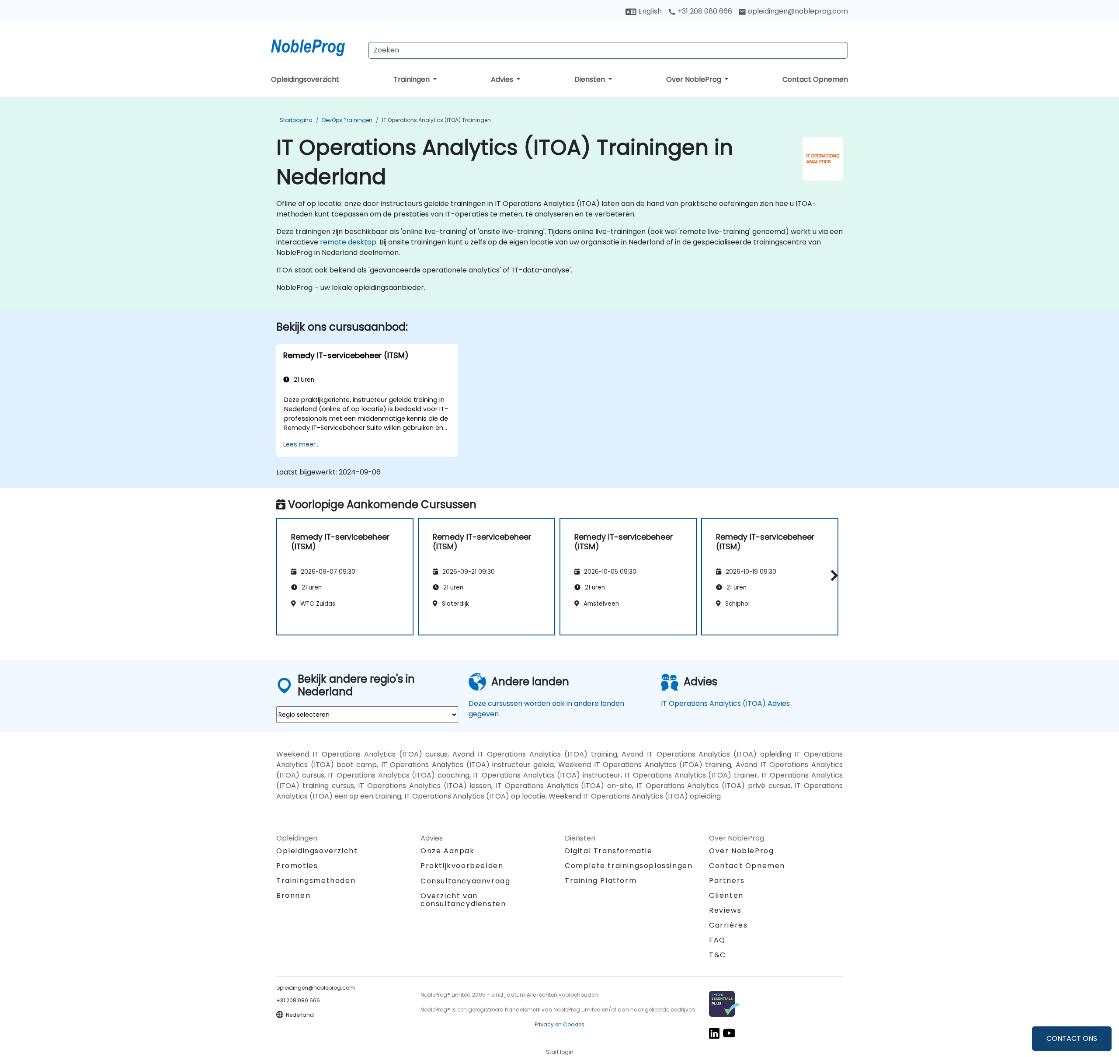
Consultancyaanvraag (465, 881)
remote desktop (348, 242)
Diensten (590, 79)
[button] (832, 575)
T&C (717, 955)
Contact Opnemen (815, 79)
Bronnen (293, 895)
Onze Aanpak (447, 851)
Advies (503, 79)
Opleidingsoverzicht (305, 79)
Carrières (728, 925)
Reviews (725, 910)
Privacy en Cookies (559, 1024)
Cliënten (726, 895)
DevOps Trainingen (347, 120)
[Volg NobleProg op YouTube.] (729, 1033)
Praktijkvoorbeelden (461, 866)
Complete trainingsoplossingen (628, 866)
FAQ (717, 940)
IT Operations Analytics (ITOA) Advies (725, 703)
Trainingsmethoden (315, 881)
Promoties (297, 866)
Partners (727, 881)
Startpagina (296, 120)
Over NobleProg (694, 79)
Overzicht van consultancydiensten (463, 900)
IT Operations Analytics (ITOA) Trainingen (436, 120)
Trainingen (412, 79)
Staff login (559, 1052)
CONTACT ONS (1071, 1038)
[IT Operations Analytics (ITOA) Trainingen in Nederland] (316, 46)
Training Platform (600, 881)
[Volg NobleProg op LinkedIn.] (714, 1033)
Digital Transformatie (609, 851)
